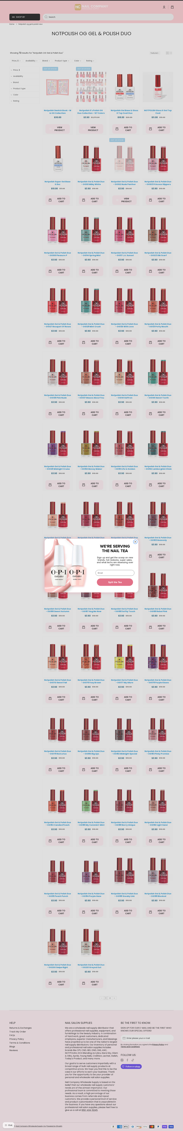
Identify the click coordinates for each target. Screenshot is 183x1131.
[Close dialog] (135, 542)
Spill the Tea (115, 582)
